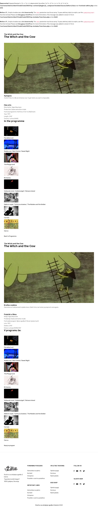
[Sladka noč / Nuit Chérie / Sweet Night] (11, 144)
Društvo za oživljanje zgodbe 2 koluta (46, 505)
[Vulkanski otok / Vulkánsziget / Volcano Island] (11, 184)
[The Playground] (11, 157)
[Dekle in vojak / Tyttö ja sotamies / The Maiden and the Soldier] (11, 197)
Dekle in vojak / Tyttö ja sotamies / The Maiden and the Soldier (25, 204)
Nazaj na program (9, 445)
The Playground (9, 164)
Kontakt (29, 473)
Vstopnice (30, 476)
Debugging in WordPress (25, 15)
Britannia (7, 178)
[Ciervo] (11, 224)
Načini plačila (54, 476)
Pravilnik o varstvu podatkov (36, 478)
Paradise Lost (8, 138)
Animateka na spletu (33, 471)
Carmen (6, 218)
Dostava (53, 473)
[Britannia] (11, 171)
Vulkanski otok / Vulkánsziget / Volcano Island (19, 191)
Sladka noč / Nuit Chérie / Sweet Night (17, 151)
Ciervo (6, 231)
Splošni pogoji (54, 471)
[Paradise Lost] (11, 131)
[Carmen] (11, 211)
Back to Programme (10, 236)
